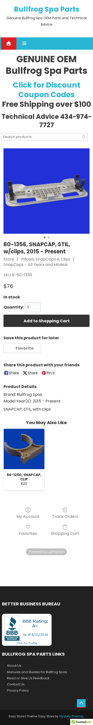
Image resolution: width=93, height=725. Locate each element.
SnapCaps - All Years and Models (35, 264)
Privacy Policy (18, 690)
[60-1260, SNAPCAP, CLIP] (24, 449)
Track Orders (65, 516)
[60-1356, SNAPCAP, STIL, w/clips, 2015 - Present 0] (46, 191)
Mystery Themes (71, 716)
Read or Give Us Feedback (28, 678)
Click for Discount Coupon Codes (46, 90)
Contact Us (16, 684)
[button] (22, 348)
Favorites (28, 533)
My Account (28, 516)
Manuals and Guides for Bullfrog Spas (37, 672)
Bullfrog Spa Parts (46, 9)
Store (8, 259)
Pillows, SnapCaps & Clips (45, 259)
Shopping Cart (65, 533)
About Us (14, 665)
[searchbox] (44, 137)
